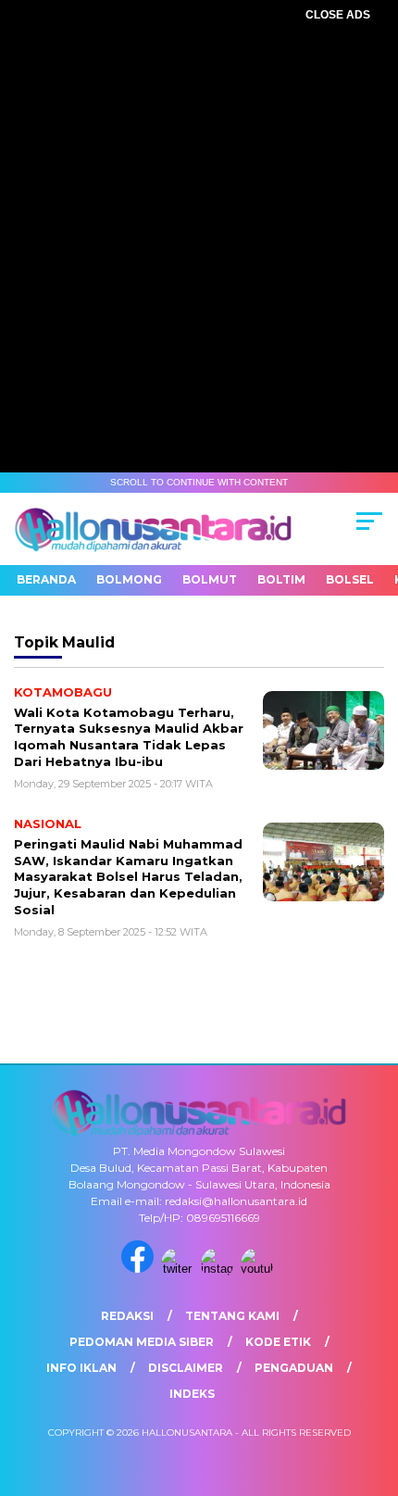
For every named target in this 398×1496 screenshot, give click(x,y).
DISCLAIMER (185, 1368)
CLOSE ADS (337, 14)
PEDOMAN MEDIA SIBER (141, 1342)
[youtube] (259, 1269)
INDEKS (192, 1394)
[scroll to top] (371, 1388)
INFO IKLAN (81, 1368)
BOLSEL (350, 579)
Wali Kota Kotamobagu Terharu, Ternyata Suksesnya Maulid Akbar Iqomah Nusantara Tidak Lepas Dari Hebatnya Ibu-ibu (128, 737)
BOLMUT (209, 579)
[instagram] (219, 1269)
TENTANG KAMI (232, 1316)
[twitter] (179, 1269)
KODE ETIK (278, 1342)
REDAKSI (127, 1316)
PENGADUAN (294, 1368)
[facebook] (139, 1269)
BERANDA (46, 579)
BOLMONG (129, 579)
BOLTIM (281, 579)
